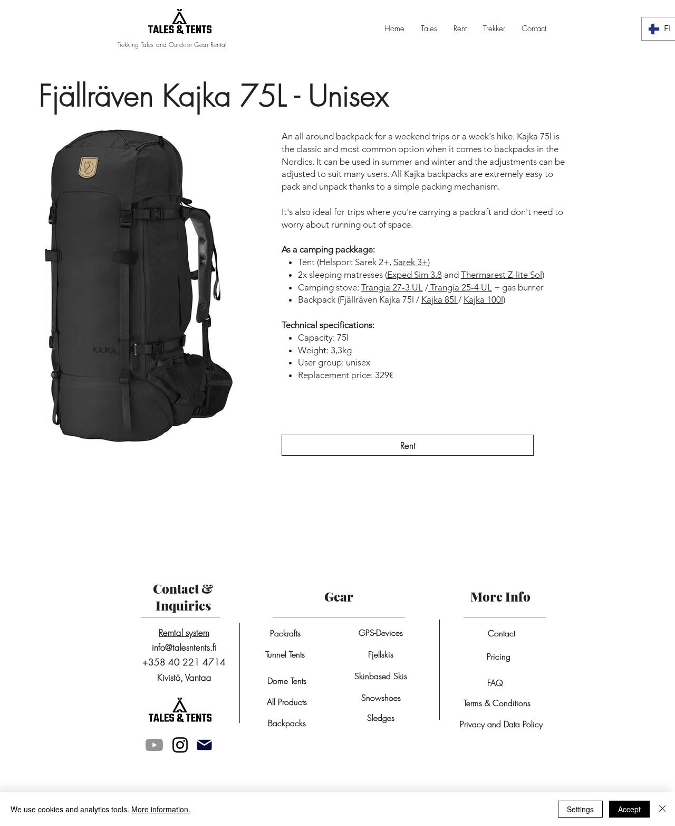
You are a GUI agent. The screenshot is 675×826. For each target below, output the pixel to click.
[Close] (662, 809)
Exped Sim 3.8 (414, 274)
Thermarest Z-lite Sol (501, 274)
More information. (160, 809)
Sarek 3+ (410, 262)
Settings (580, 809)
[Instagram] (180, 745)
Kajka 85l (439, 299)
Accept (629, 809)
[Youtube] (154, 745)
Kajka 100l (483, 299)
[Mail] (204, 745)
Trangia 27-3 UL (392, 287)
